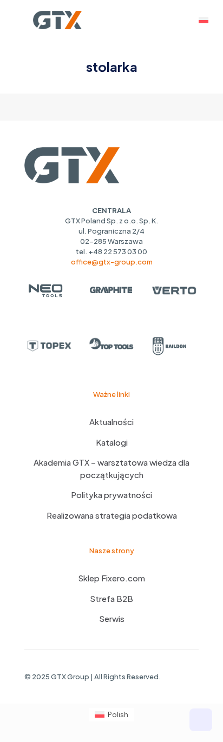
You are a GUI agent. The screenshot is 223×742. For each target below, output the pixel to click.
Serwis (111, 618)
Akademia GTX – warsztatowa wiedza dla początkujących (111, 468)
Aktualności (111, 421)
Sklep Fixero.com (111, 578)
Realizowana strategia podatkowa (112, 515)
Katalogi (112, 442)
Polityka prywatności (111, 494)
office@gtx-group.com (112, 261)
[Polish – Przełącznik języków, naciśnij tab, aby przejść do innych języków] (203, 20)
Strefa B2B (111, 598)
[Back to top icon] (200, 719)
